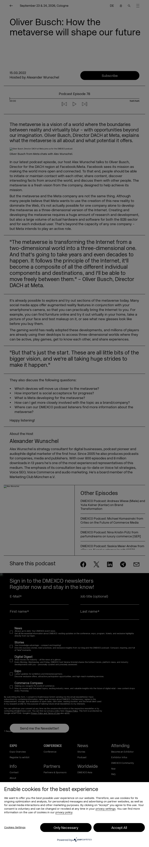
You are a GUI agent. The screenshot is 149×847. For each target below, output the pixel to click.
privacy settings (106, 809)
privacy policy (63, 812)
